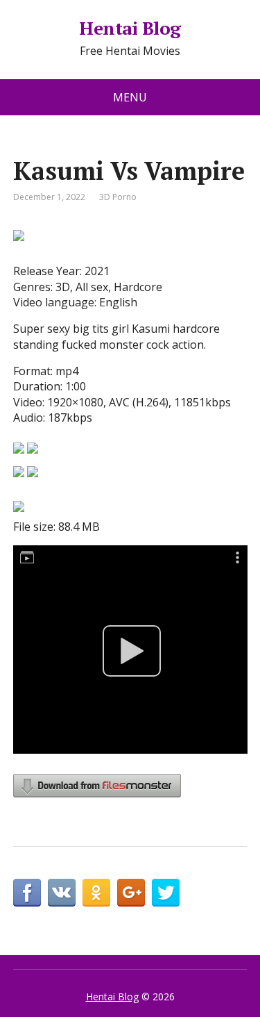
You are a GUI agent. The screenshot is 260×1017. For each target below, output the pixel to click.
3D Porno (118, 197)
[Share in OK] (96, 893)
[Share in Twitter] (166, 893)
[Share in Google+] (131, 893)
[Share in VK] (62, 893)
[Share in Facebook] (27, 893)
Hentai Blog (129, 28)
